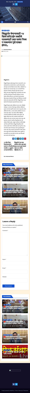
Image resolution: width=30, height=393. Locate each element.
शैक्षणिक (8, 319)
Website (4, 276)
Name (4, 259)
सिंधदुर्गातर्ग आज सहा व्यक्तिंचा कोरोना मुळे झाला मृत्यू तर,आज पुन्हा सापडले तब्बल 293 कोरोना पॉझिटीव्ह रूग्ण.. (20, 146)
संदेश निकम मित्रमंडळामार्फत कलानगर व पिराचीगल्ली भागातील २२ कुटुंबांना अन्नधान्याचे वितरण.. (9, 146)
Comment (5, 230)
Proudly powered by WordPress (8, 390)
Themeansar (25, 390)
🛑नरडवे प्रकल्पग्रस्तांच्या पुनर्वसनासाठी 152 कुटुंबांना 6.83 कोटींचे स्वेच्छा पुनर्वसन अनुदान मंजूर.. (15, 208)
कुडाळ (7, 172)
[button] (27, 22)
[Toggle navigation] (15, 22)
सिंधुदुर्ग (8, 30)
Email (4, 268)
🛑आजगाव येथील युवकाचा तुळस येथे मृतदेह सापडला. (13, 353)
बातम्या (5, 30)
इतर (2, 30)
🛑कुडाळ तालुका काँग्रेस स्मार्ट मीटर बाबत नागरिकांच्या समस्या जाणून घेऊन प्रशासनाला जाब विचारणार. (14, 176)
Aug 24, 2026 (8, 310)
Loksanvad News (7, 49)
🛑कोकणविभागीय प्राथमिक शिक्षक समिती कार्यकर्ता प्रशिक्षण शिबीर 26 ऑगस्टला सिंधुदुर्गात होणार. (13, 192)
